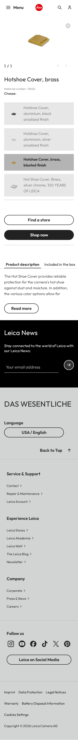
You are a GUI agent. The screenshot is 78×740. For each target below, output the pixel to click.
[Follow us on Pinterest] (67, 644)
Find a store (39, 219)
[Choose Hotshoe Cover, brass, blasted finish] (39, 162)
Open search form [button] (60, 7)
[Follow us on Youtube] (22, 644)
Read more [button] (21, 308)
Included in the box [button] (59, 264)
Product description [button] (22, 264)
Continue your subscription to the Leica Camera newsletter (69, 365)
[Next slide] (66, 66)
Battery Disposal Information (43, 703)
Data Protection (30, 692)
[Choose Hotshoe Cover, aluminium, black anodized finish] (39, 113)
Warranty (11, 703)
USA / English (34, 432)
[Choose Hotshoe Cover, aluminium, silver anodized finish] (39, 139)
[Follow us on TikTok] (45, 644)
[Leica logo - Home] (38, 7)
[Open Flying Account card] (70, 7)
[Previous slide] (58, 66)
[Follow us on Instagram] (11, 644)
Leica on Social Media (39, 659)
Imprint (9, 692)
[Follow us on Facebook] (33, 644)
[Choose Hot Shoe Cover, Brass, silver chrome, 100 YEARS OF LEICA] (39, 185)
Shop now (39, 234)
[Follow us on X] (56, 644)
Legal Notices (56, 692)
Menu (18, 7)
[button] (69, 450)
